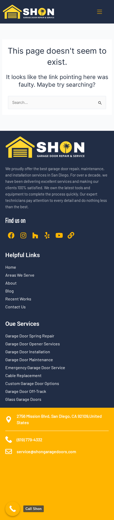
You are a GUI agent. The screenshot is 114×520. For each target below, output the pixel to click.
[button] (99, 12)
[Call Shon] (12, 509)
